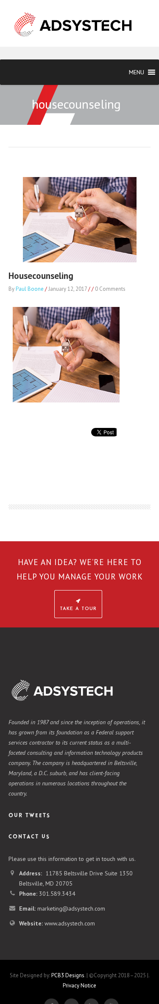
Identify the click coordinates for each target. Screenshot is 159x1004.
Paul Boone (30, 288)
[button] (136, 72)
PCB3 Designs (67, 975)
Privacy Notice (79, 985)
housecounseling (40, 275)
